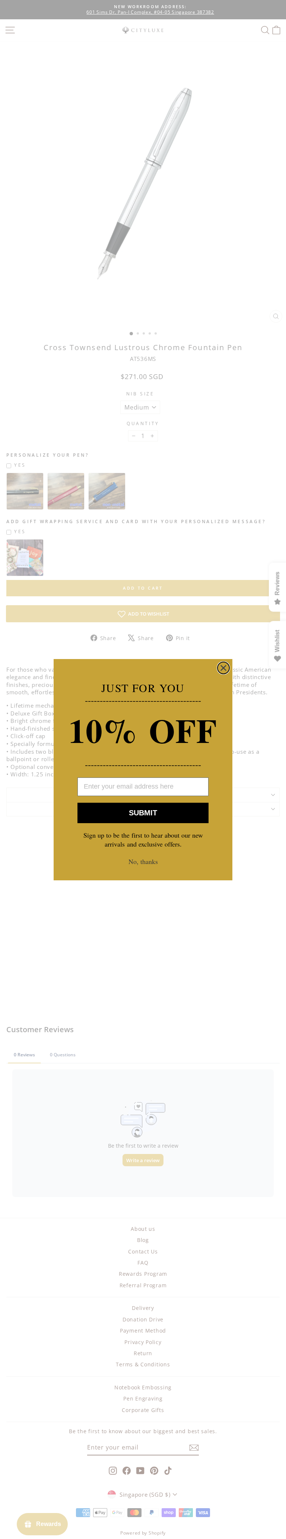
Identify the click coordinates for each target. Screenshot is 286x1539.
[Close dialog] (223, 668)
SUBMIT (143, 813)
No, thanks (143, 861)
